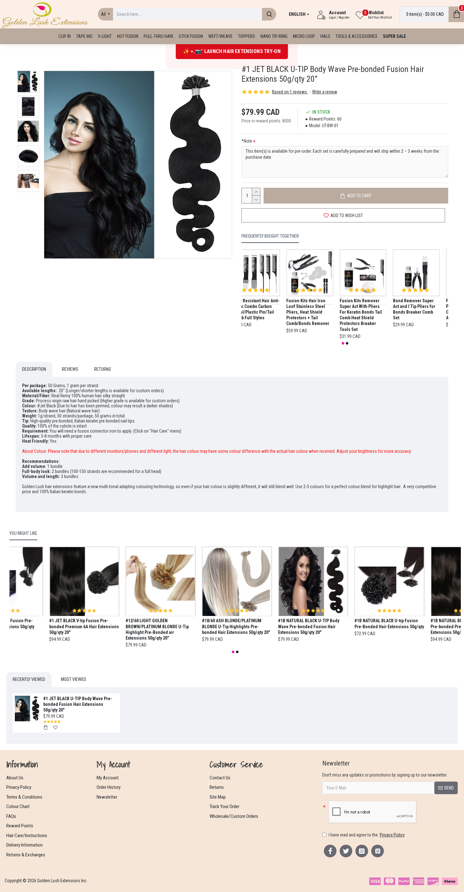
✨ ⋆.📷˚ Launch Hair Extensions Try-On (232, 51)
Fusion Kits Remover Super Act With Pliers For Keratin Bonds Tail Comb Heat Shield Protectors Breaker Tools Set (369, 315)
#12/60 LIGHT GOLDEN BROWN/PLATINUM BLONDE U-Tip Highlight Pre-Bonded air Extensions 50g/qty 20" (193, 629)
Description (34, 369)
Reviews (70, 369)
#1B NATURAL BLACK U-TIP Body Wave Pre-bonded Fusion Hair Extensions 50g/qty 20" (345, 626)
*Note (246, 141)
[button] (343, 343)
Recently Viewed (29, 679)
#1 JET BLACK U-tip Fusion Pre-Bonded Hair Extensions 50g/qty (40, 623)
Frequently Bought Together (270, 236)
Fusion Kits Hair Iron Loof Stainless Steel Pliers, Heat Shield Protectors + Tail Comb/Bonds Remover (316, 312)
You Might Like (23, 533)
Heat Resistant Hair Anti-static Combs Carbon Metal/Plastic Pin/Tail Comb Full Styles (264, 309)
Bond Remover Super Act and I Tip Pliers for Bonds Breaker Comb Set (422, 309)
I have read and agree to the (367, 834)
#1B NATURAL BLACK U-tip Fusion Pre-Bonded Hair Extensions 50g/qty (425, 623)
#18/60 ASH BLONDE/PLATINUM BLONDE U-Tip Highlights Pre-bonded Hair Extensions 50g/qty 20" (272, 626)
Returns (102, 369)
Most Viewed (73, 679)
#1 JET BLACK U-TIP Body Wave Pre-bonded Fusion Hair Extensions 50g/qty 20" (77, 704)
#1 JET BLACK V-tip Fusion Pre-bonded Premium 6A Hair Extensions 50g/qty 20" (121, 626)
